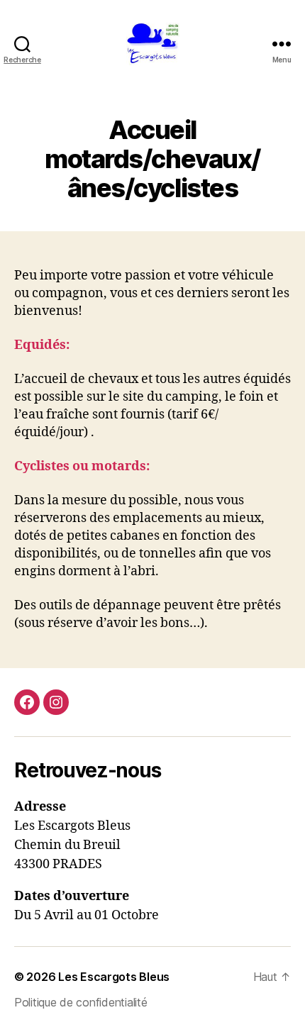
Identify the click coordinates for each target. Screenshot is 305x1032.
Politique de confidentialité (80, 1002)
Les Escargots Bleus (114, 977)
